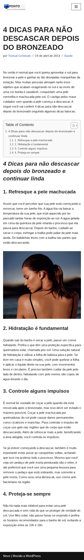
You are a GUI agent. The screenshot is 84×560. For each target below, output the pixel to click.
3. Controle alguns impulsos (31, 148)
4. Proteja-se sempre (27, 152)
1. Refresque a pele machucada (33, 140)
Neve (6, 556)
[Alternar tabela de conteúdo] (72, 125)
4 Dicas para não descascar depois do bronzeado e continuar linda (41, 134)
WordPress (33, 556)
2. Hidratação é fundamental (31, 144)
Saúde (68, 55)
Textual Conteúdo (19, 55)
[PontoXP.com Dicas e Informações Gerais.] (15, 6)
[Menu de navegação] (76, 6)
